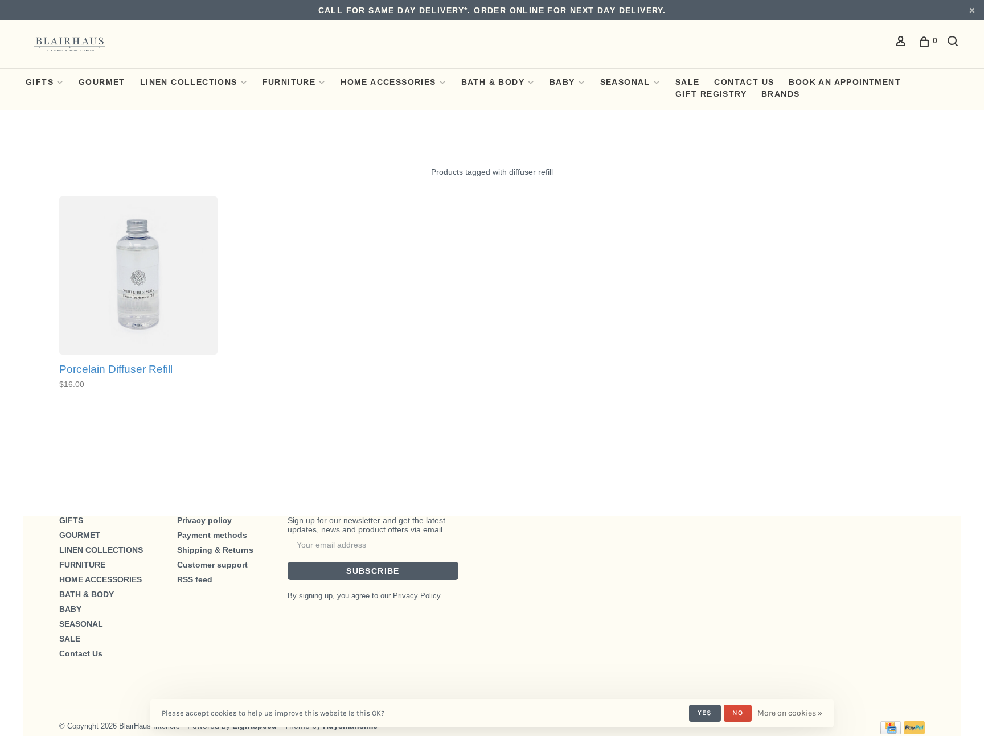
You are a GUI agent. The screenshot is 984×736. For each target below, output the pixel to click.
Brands (780, 93)
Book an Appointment (845, 82)
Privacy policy (204, 520)
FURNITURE (289, 82)
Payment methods (212, 535)
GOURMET (102, 82)
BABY (562, 82)
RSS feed (194, 579)
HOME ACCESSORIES (388, 82)
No (737, 713)
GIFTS (40, 82)
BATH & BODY (492, 82)
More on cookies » (789, 713)
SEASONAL (625, 82)
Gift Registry (711, 93)
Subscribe (373, 570)
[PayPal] (914, 731)
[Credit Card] (890, 731)
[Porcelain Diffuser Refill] (138, 276)
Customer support (212, 564)
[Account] (902, 42)
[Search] (954, 42)
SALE (687, 82)
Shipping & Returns (215, 549)
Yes (705, 713)
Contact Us (744, 82)
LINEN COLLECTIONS (188, 82)
